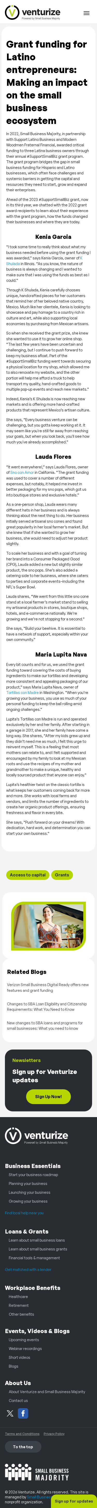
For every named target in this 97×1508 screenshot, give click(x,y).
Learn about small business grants (38, 1249)
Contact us (18, 1400)
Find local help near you (24, 1212)
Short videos (19, 1357)
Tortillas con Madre (22, 692)
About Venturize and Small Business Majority (47, 1391)
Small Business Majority (47, 1496)
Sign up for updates (74, 1501)
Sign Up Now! (48, 1096)
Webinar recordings (25, 1348)
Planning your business (28, 1183)
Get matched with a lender (28, 1269)
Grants (62, 874)
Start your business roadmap (33, 1174)
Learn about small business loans (37, 1240)
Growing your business (28, 1201)
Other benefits (21, 1314)
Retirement (19, 1305)
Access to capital (28, 874)
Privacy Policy (54, 1434)
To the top (23, 1446)
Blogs (13, 1366)
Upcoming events (24, 1339)
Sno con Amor (22, 472)
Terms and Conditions (22, 1434)
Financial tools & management (34, 1257)
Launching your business (29, 1192)
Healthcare (18, 1296)
